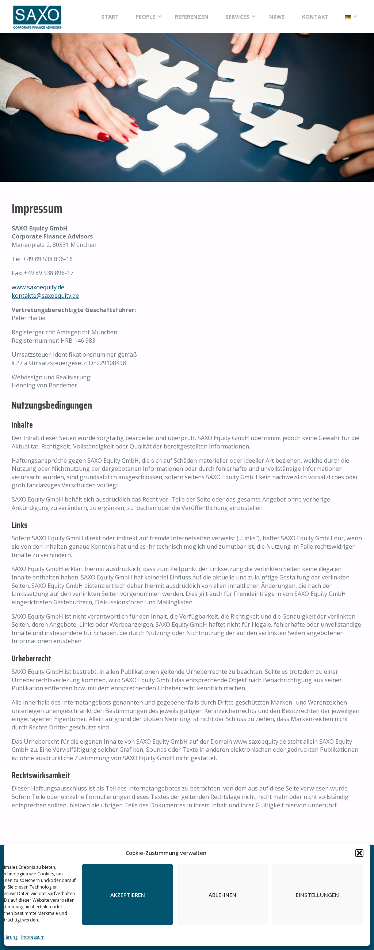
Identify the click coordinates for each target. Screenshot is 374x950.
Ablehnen (222, 894)
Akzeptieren (127, 894)
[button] (359, 853)
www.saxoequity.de (38, 287)
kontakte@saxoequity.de (45, 296)
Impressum (33, 937)
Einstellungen (317, 894)
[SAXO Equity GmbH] (37, 16)
